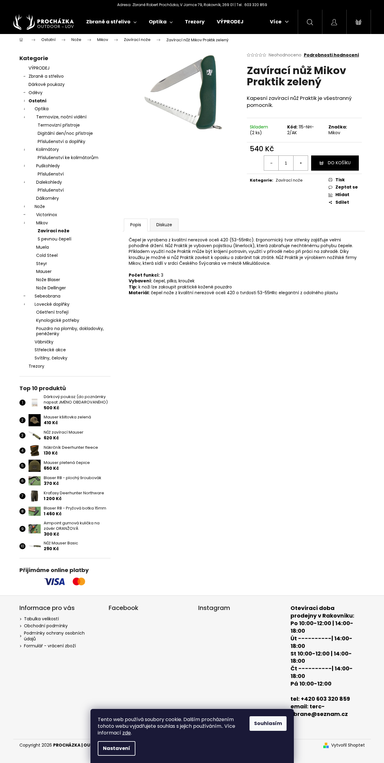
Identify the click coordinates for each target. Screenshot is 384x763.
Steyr (41, 264)
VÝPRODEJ (39, 68)
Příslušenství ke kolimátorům (68, 158)
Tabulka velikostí (41, 619)
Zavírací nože (54, 231)
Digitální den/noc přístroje (65, 133)
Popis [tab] (135, 225)
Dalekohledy (49, 182)
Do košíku (339, 163)
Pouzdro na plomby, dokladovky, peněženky (70, 331)
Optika (42, 109)
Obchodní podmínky (46, 626)
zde (126, 732)
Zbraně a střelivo (46, 76)
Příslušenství (51, 174)
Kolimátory (47, 149)
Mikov (42, 223)
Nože (40, 206)
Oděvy (35, 93)
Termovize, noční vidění (61, 117)
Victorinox (46, 215)
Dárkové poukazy (47, 84)
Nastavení (116, 748)
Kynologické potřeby (57, 320)
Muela (42, 247)
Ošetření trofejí (52, 312)
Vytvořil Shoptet (348, 745)
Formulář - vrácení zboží (50, 646)
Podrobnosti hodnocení (331, 55)
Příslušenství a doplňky (61, 141)
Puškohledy (48, 166)
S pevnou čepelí (54, 239)
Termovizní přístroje (59, 125)
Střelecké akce (50, 350)
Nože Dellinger (51, 288)
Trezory (36, 366)
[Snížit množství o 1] (271, 163)
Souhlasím (268, 723)
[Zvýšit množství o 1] (300, 163)
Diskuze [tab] (164, 225)
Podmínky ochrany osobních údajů (54, 636)
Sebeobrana (47, 296)
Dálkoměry (47, 198)
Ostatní (37, 101)
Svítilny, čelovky (51, 358)
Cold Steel (47, 255)
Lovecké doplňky (52, 304)
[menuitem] (111, 22)
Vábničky (44, 342)
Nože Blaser (48, 280)
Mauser (44, 271)
